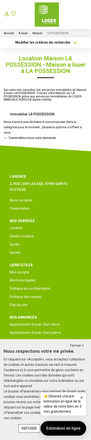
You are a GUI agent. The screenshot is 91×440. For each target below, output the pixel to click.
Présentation (20, 208)
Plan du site (18, 305)
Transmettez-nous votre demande (32, 138)
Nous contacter (21, 200)
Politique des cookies (26, 297)
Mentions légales (23, 280)
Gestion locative (22, 236)
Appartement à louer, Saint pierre (35, 333)
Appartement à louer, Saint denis (35, 324)
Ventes (15, 253)
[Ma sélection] (13, 14)
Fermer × (77, 345)
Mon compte (19, 272)
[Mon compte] (7, 14)
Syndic (15, 244)
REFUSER (29, 428)
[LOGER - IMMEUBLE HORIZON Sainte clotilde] (47, 14)
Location (16, 228)
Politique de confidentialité (30, 288)
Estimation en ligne (63, 427)
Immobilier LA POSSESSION (32, 114)
